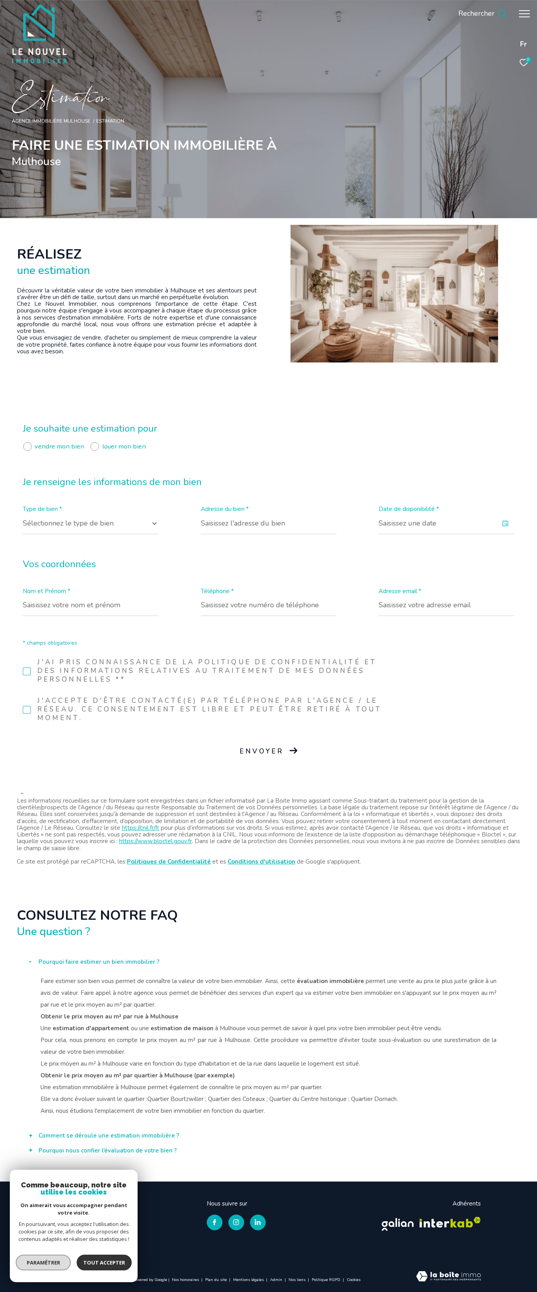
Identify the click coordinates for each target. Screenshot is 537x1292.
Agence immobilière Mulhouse (51, 121)
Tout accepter (104, 1262)
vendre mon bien (59, 446)
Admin (276, 1280)
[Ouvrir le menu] (524, 14)
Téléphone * (217, 591)
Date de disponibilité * (409, 509)
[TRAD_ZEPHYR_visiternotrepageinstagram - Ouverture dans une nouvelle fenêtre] (236, 1222)
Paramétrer (43, 1262)
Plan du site (216, 1280)
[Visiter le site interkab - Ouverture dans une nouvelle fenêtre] (450, 1222)
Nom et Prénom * (46, 591)
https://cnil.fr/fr (140, 828)
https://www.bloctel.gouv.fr (155, 841)
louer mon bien (123, 446)
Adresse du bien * (225, 509)
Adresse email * (400, 591)
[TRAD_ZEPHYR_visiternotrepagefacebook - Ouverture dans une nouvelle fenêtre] (215, 1222)
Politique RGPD (326, 1280)
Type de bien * (42, 509)
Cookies (353, 1280)
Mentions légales (249, 1280)
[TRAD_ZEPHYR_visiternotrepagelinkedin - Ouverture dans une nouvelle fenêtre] (258, 1222)
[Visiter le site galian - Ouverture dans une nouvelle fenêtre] (398, 1222)
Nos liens (298, 1280)
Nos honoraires (186, 1280)
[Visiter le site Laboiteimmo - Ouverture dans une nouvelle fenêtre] (448, 1277)
